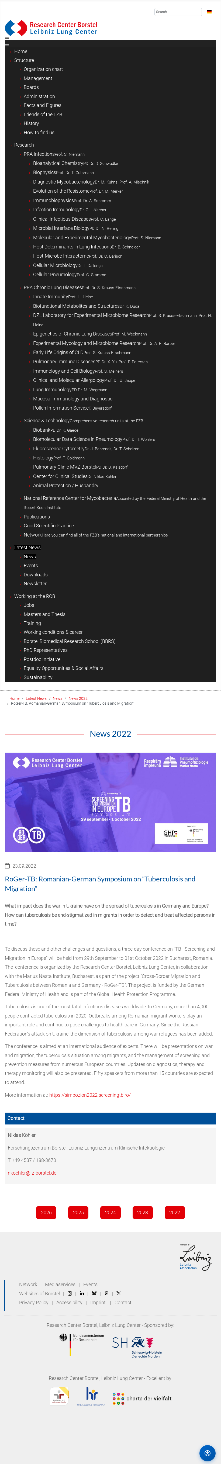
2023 (142, 1212)
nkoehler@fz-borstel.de (32, 1173)
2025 (78, 1212)
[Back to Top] (184, 1453)
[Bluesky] (94, 1293)
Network (28, 1284)
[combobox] (178, 12)
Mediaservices (60, 1284)
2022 (174, 1212)
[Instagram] (70, 1293)
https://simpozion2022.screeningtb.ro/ (90, 1095)
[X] (118, 1293)
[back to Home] (51, 27)
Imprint (98, 1302)
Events (90, 1284)
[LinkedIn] (82, 1293)
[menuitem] (20, 51)
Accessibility (70, 1302)
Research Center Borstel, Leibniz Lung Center (94, 1325)
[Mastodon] (107, 1293)
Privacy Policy (34, 1302)
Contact (123, 1302)
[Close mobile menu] (7, 45)
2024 (110, 1212)
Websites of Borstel (39, 1293)
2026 (46, 1212)
